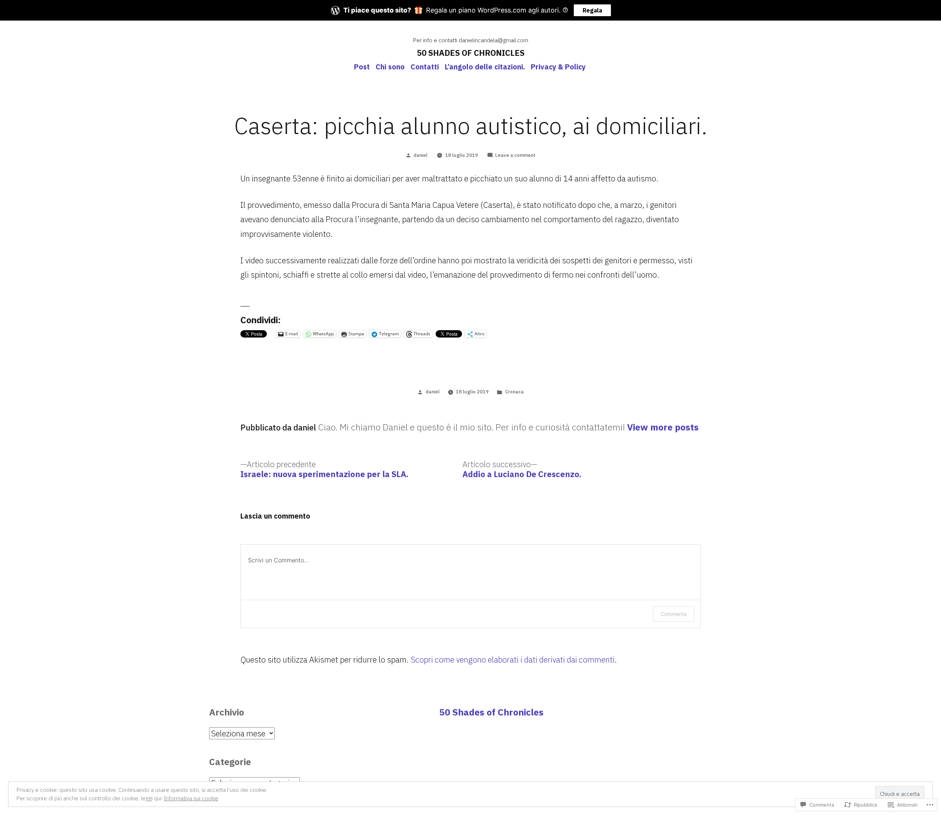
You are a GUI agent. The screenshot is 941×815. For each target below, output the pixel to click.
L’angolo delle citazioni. (485, 66)
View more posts (663, 427)
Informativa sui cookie (191, 798)
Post (362, 66)
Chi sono (390, 66)
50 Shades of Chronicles (491, 712)
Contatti (425, 66)
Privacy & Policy (558, 66)
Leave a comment (515, 155)
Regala (592, 10)
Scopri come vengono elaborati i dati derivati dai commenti (513, 659)
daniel (420, 155)
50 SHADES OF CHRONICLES (471, 52)
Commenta (674, 614)
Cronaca (514, 392)
